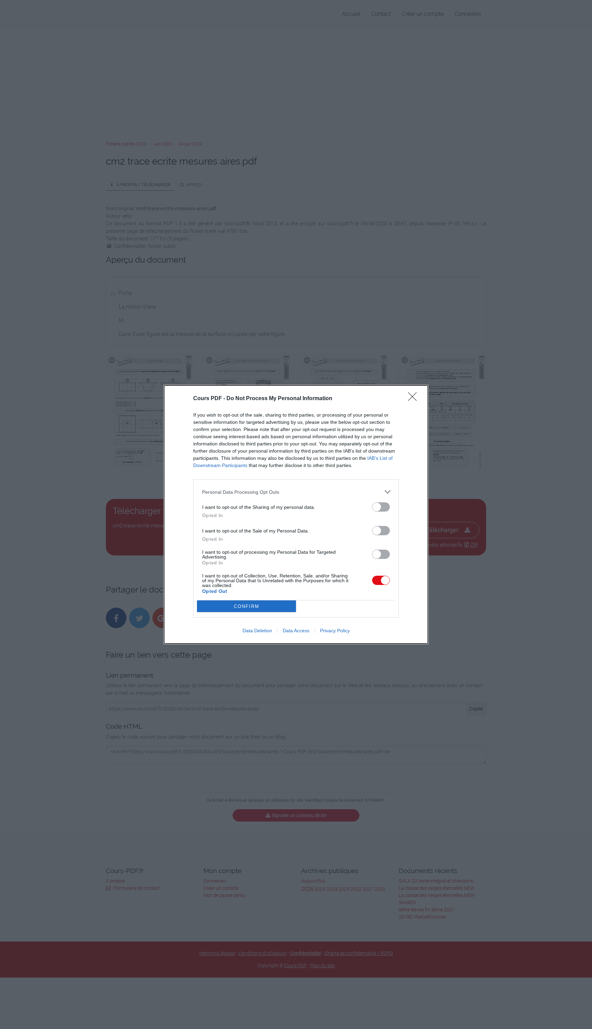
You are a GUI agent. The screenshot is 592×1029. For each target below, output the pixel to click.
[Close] (414, 398)
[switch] (381, 507)
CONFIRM (246, 606)
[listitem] (296, 491)
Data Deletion (257, 630)
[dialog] (296, 514)
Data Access (296, 630)
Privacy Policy (335, 630)
